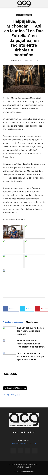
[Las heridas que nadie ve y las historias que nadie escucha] (9, 331)
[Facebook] (13, 450)
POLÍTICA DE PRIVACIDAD (17, 464)
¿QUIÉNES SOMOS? (24, 467)
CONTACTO (33, 464)
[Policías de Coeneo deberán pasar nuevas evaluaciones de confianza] (9, 343)
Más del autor (32, 322)
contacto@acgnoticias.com (24, 443)
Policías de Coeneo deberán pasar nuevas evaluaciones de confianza (31, 343)
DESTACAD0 (27, 15)
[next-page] (8, 366)
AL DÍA (19, 15)
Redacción (17, 61)
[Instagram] (20, 450)
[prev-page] (4, 366)
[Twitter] (27, 450)
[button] (4, 3)
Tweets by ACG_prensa (13, 395)
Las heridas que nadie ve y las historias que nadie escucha (30, 331)
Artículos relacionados (13, 322)
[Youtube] (34, 450)
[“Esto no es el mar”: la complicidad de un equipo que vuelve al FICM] (9, 356)
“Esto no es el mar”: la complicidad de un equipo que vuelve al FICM (30, 356)
